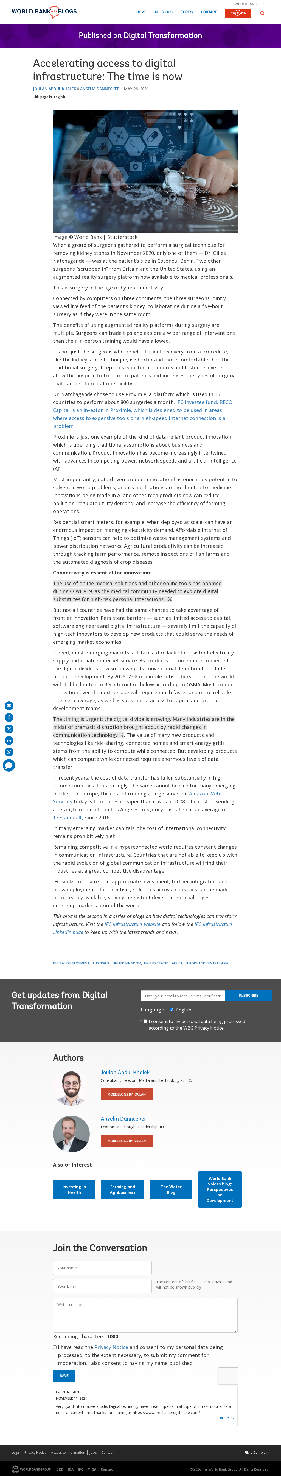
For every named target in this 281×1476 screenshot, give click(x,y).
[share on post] (9, 729)
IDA (71, 1469)
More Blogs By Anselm (127, 1140)
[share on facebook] (9, 717)
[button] (262, 13)
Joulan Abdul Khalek (54, 89)
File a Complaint (257, 1452)
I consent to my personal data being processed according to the (197, 1024)
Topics (187, 12)
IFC (80, 1469)
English (59, 97)
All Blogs (163, 12)
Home (141, 12)
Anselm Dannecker (100, 89)
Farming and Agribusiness (123, 1189)
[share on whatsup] (9, 752)
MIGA (92, 1469)
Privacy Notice (111, 1347)
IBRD (59, 1469)
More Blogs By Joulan (127, 1094)
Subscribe (248, 995)
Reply (224, 1418)
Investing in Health (74, 1189)
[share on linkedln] (9, 740)
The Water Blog (171, 1189)
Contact (209, 12)
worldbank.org (250, 3)
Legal (16, 1452)
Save (64, 1376)
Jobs (93, 1452)
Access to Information (68, 1452)
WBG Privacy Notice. (203, 1028)
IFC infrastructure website (133, 924)
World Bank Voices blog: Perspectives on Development (220, 1189)
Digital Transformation (163, 36)
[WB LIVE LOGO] (238, 13)
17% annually (68, 817)
